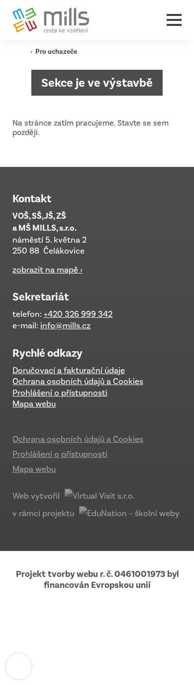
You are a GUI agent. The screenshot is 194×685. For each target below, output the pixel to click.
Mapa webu (34, 404)
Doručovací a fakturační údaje (68, 370)
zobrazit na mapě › (47, 269)
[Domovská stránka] (54, 19)
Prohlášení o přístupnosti (59, 393)
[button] (174, 20)
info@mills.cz (65, 325)
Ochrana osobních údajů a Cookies (77, 381)
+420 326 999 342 (78, 314)
